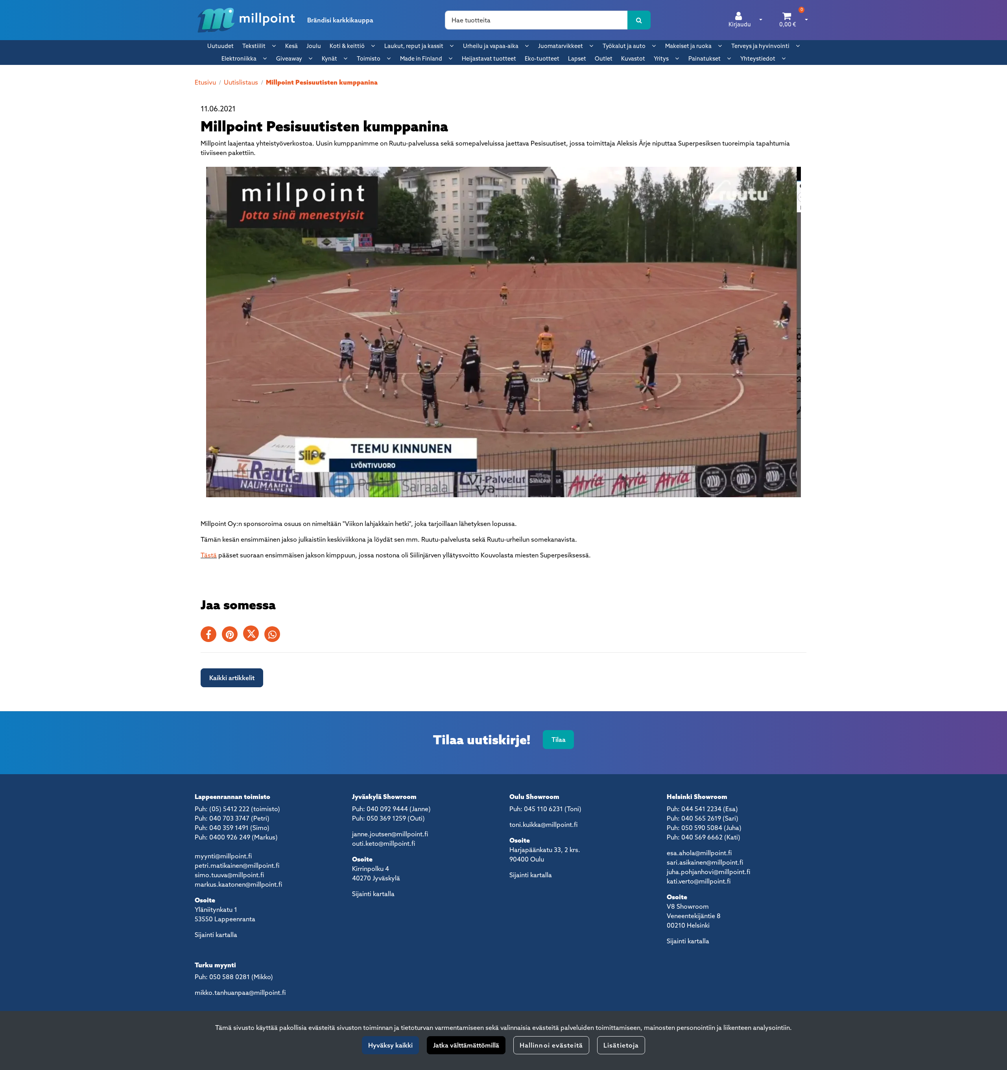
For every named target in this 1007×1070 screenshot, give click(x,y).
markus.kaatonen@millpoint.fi (238, 884)
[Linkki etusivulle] (246, 20)
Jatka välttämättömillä (466, 1045)
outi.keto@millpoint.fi (383, 843)
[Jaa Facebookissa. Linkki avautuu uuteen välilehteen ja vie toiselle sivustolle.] (211, 636)
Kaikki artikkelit (232, 678)
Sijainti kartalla (216, 935)
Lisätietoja (621, 1045)
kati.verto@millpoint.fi (698, 881)
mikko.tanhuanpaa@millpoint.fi (240, 992)
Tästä (209, 555)
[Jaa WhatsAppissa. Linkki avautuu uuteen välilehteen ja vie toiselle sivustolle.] (274, 636)
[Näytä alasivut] (273, 45)
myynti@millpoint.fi (223, 856)
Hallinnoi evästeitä (551, 1045)
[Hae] (639, 20)
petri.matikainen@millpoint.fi (237, 865)
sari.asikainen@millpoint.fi (705, 862)
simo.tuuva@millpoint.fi (229, 875)
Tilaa (558, 739)
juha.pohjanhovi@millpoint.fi (708, 872)
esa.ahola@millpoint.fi (699, 853)
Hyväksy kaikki (390, 1045)
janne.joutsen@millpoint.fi (390, 834)
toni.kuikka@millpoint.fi (543, 824)
